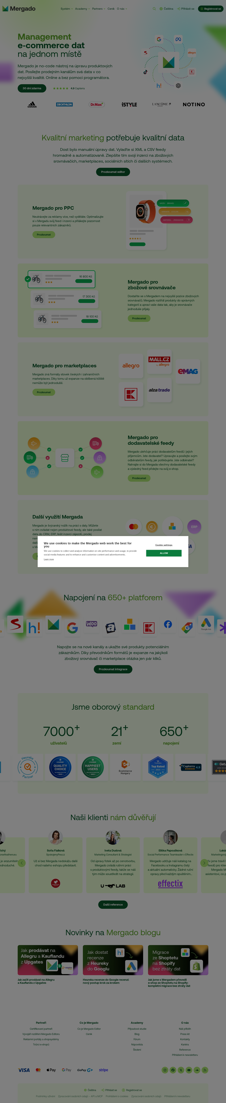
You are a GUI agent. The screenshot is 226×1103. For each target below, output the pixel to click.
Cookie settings (163, 545)
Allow (164, 553)
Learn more (49, 559)
